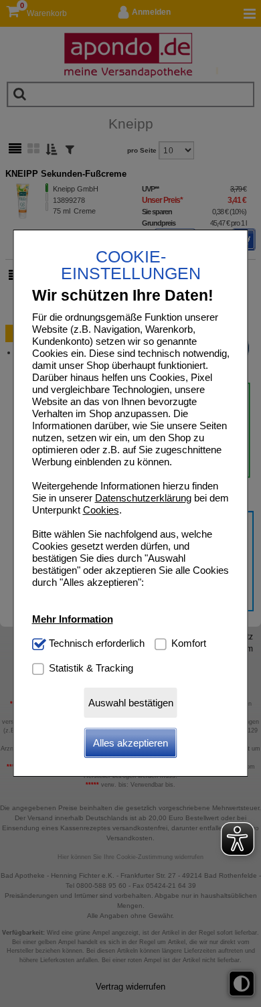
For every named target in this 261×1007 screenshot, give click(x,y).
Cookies (101, 510)
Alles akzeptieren (130, 743)
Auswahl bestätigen (130, 702)
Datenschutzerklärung (143, 498)
